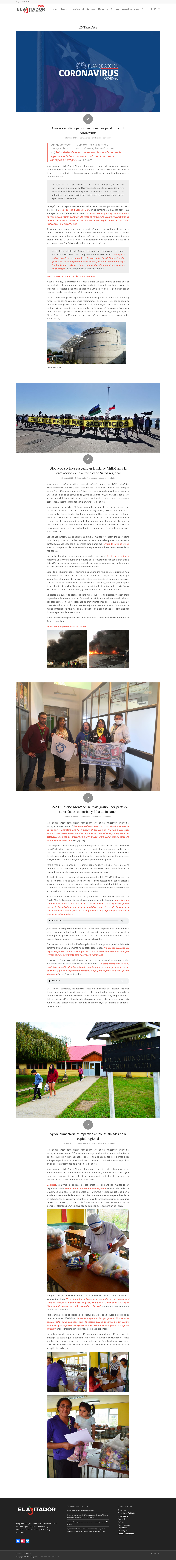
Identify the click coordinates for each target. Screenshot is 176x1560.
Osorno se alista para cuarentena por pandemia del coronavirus (88, 130)
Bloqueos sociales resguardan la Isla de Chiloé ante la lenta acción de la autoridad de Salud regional (88, 470)
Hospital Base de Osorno (59, 276)
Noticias (97, 138)
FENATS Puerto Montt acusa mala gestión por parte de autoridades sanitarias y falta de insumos (88, 809)
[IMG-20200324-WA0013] (88, 736)
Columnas (122, 1510)
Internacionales (124, 1516)
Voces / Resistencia (126, 1533)
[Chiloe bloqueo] (88, 418)
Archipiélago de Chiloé (118, 556)
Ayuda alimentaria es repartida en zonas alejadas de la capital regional (88, 1136)
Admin (108, 138)
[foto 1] (88, 71)
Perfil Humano (124, 1525)
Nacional (121, 1519)
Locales (94, 478)
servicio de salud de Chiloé (116, 544)
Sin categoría (123, 1530)
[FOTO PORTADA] (88, 1070)
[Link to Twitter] (155, 9)
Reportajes (122, 1527)
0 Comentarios (84, 138)
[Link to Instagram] (158, 9)
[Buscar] (142, 9)
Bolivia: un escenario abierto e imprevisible (80, 1510)
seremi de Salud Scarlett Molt (73, 209)
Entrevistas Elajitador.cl (127, 1513)
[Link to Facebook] (151, 9)
